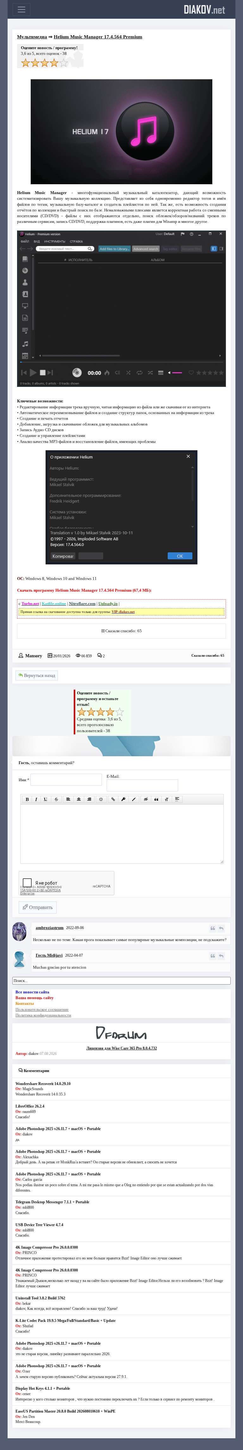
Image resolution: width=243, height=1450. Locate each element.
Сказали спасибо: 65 (123, 630)
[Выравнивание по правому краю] (89, 799)
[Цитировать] (212, 929)
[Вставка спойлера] (177, 799)
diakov (204, 9)
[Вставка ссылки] (113, 799)
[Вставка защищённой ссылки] (123, 799)
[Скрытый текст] (145, 799)
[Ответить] (221, 929)
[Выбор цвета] (133, 799)
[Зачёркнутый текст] (56, 799)
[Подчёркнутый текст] (45, 799)
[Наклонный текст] (36, 799)
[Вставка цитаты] (156, 799)
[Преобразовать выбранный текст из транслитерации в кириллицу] (166, 799)
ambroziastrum (50, 927)
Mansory (33, 655)
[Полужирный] (27, 799)
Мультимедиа (32, 36)
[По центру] (78, 799)
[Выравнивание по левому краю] (68, 799)
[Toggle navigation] (21, 9)
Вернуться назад (39, 675)
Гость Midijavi (49, 955)
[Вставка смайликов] (101, 799)
